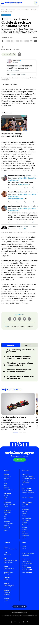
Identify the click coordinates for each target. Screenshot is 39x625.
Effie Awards (7, 528)
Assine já (19, 460)
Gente (5, 483)
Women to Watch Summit (10, 549)
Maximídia (6, 525)
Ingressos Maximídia (25, 566)
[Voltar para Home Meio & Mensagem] (15, 3)
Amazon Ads (25, 509)
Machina (24, 522)
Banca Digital (7, 502)
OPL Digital (25, 511)
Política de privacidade (28, 553)
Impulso (24, 513)
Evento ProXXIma (8, 523)
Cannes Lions (7, 512)
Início (2, 10)
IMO (23, 507)
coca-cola (15, 327)
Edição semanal (26, 559)
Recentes (10, 345)
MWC (5, 516)
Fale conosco (25, 555)
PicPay (24, 516)
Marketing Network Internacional (9, 586)
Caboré (5, 530)
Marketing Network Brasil (10, 560)
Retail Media (25, 490)
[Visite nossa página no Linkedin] (23, 622)
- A (4, 54)
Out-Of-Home (26, 495)
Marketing (6, 478)
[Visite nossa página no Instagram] (19, 622)
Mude (23, 531)
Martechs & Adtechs (27, 497)
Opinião (6, 485)
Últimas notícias (10, 10)
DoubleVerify (25, 535)
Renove (24, 549)
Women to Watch (26, 561)
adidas (22, 327)
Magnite (24, 527)
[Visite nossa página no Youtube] (27, 622)
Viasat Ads (25, 525)
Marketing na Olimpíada (28, 478)
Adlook (24, 538)
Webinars (6, 500)
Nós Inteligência (26, 518)
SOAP (23, 504)
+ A (7, 54)
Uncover (24, 529)
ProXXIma (6, 487)
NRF (5, 519)
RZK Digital (25, 533)
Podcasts (6, 495)
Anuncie (24, 551)
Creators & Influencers (28, 493)
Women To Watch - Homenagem (8, 573)
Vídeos (5, 497)
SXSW (5, 514)
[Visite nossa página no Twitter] (15, 622)
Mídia (5, 481)
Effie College (7, 594)
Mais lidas (28, 345)
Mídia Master (7, 555)
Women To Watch (8, 490)
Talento (24, 485)
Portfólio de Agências (9, 504)
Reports (6, 506)
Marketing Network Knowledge (9, 569)
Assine (24, 546)
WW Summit (7, 521)
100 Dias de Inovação (27, 476)
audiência (30, 327)
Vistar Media (25, 520)
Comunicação (7, 476)
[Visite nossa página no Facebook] (11, 622)
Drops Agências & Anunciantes (27, 481)
